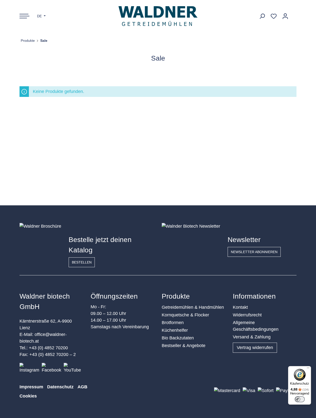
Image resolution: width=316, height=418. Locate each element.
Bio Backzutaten (178, 337)
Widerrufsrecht (247, 314)
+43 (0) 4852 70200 (48, 347)
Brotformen (173, 322)
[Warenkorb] (293, 14)
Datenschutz (60, 386)
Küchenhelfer (175, 330)
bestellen (82, 262)
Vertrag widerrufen (255, 347)
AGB (82, 386)
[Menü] (308, 369)
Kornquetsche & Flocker (185, 314)
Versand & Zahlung (252, 336)
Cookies (28, 396)
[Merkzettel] (273, 16)
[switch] (300, 399)
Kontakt (240, 307)
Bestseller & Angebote (183, 345)
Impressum (31, 386)
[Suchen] (262, 16)
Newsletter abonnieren (254, 252)
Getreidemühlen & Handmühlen (193, 307)
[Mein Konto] (285, 16)
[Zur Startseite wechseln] (158, 16)
